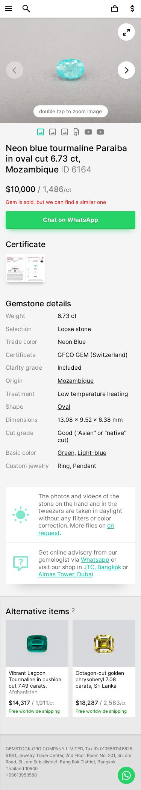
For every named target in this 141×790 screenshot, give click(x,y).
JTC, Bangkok (102, 567)
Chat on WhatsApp (70, 219)
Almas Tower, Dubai (65, 574)
